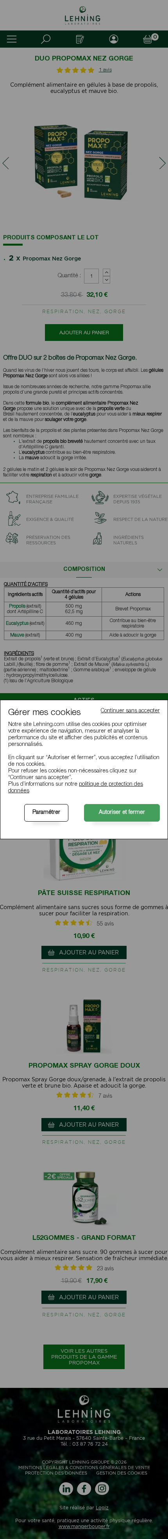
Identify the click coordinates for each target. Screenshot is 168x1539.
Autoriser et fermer (122, 812)
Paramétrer (46, 812)
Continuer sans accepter (130, 711)
